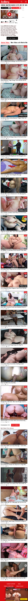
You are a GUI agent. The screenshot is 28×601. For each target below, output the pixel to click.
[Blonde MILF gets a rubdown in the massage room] (14, 185)
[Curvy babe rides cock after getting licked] (14, 355)
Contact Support (11, 584)
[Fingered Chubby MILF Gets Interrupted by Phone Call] (14, 223)
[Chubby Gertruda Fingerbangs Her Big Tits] (14, 336)
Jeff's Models (6, 7)
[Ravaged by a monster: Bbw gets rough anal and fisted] (14, 393)
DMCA (19, 584)
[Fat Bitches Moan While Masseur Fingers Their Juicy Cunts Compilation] (14, 109)
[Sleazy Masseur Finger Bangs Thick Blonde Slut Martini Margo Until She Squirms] (14, 71)
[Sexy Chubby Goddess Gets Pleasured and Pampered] (14, 204)
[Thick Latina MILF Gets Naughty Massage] (14, 166)
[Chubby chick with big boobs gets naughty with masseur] (14, 147)
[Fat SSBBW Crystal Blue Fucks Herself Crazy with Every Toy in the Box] (14, 241)
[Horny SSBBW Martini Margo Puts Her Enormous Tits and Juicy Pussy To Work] (14, 52)
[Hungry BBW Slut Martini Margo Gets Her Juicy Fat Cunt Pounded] (14, 90)
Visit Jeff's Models (11, 38)
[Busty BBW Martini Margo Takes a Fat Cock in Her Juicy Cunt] (14, 128)
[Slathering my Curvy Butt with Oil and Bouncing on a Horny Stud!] (14, 412)
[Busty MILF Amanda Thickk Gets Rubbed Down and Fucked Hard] (14, 298)
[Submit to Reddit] (12, 12)
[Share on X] (15, 12)
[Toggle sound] (7, 589)
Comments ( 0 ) (5, 425)
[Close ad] (26, 589)
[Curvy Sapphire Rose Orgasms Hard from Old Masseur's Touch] (14, 279)
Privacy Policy (19, 586)
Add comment (15, 425)
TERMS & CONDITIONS (8, 586)
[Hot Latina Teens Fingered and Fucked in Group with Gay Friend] (14, 260)
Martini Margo (16, 7)
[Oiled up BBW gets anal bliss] (14, 374)
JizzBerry (5, 1)
